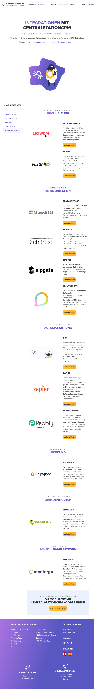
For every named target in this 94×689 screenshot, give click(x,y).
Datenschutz (45, 641)
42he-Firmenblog (69, 632)
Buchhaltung (9, 110)
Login (83, 4)
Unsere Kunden (17, 647)
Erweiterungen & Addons (45, 632)
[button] (31, 4)
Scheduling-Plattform (12, 130)
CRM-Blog (15, 632)
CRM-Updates (16, 635)
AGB (37, 641)
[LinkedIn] (64, 643)
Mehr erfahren (69, 145)
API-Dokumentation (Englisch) (46, 635)
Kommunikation (10, 114)
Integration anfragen (58, 608)
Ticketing (8, 122)
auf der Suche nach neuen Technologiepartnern (55, 42)
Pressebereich (41, 629)
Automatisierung (11, 118)
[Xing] (68, 643)
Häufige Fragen (16, 641)
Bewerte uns (40, 638)
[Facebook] (71, 643)
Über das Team (16, 638)
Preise (53, 4)
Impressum (40, 644)
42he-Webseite (68, 629)
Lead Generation (11, 126)
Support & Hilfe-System (19, 629)
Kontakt (14, 644)
